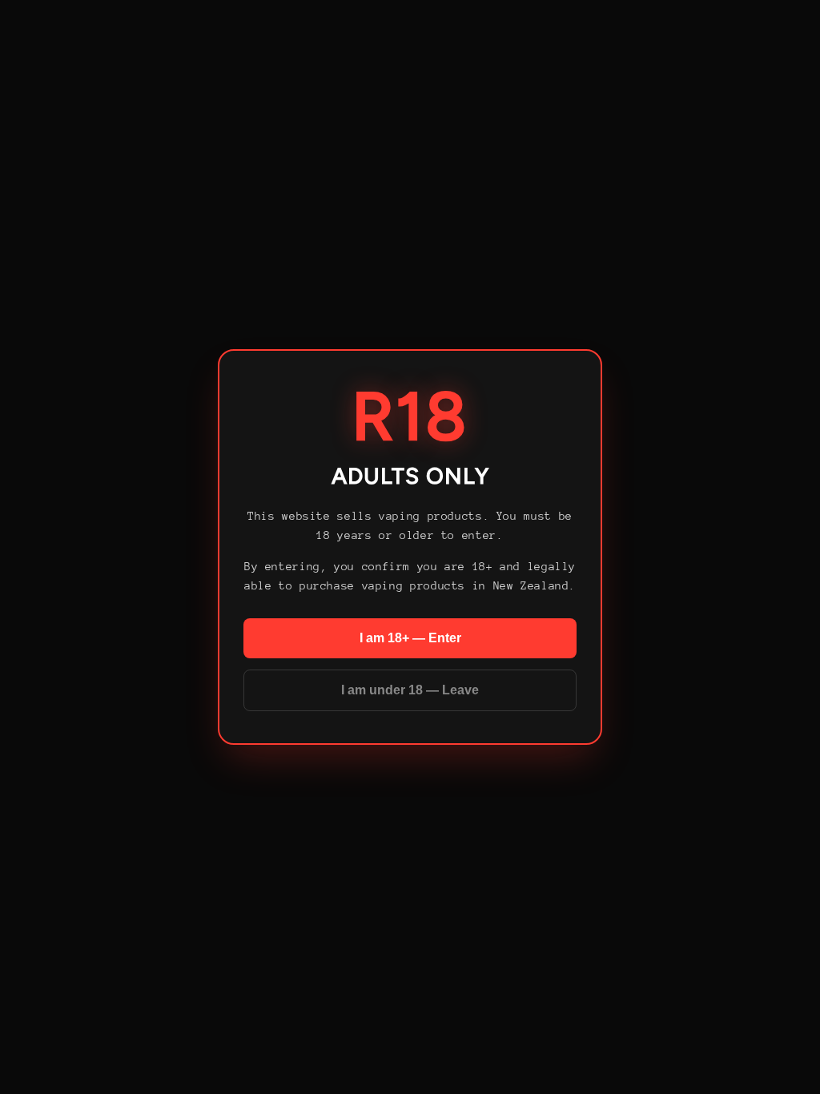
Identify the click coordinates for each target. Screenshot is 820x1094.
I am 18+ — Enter (410, 638)
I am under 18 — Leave (410, 690)
